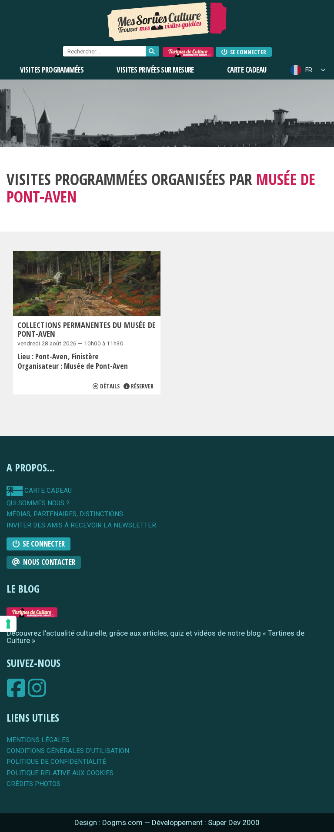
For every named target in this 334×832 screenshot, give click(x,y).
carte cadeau (47, 490)
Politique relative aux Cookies (60, 773)
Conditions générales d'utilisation (68, 751)
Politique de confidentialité (56, 762)
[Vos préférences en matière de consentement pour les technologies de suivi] (8, 624)
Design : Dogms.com (109, 822)
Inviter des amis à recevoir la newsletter (81, 525)
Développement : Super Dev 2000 (206, 822)
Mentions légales (38, 740)
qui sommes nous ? (38, 503)
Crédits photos (33, 784)
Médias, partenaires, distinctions (65, 514)
